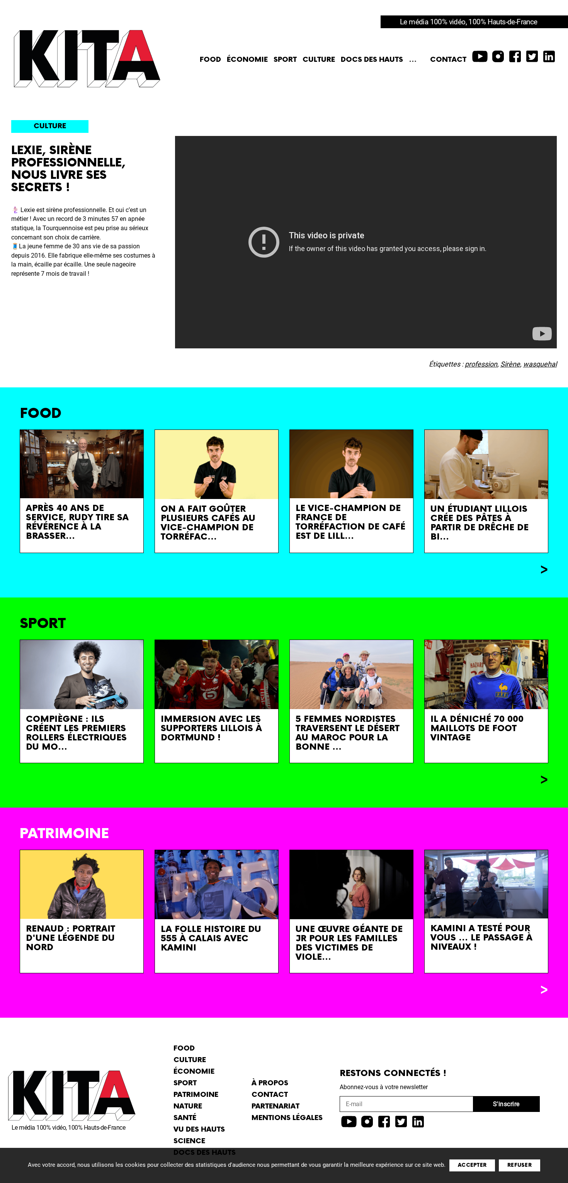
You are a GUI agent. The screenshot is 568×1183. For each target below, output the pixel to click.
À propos (270, 1083)
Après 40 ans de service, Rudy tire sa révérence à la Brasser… (77, 522)
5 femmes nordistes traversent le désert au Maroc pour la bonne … (348, 733)
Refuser (519, 1165)
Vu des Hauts (199, 1129)
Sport (285, 60)
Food (210, 60)
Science (189, 1141)
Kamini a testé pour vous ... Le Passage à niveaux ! (481, 937)
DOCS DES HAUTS (372, 60)
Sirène (510, 364)
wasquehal (540, 364)
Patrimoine (195, 1095)
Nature (187, 1106)
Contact (448, 60)
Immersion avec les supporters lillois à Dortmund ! (211, 728)
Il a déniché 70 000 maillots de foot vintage (477, 728)
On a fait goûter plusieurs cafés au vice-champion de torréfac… (208, 523)
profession (481, 364)
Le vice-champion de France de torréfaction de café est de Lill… (350, 522)
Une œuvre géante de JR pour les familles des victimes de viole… (349, 943)
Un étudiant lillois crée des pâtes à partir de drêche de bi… (479, 523)
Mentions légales (287, 1118)
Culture (319, 60)
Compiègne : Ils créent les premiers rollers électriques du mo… (76, 733)
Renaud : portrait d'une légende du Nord (70, 938)
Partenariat (275, 1106)
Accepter (472, 1165)
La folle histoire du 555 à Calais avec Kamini (211, 938)
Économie (247, 60)
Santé (184, 1118)
